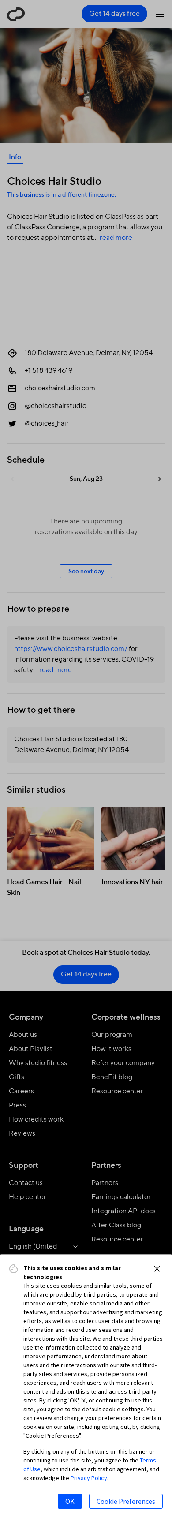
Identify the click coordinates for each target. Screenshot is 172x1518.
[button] (157, 1269)
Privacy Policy (89, 1478)
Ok (70, 1501)
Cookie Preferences (126, 1501)
